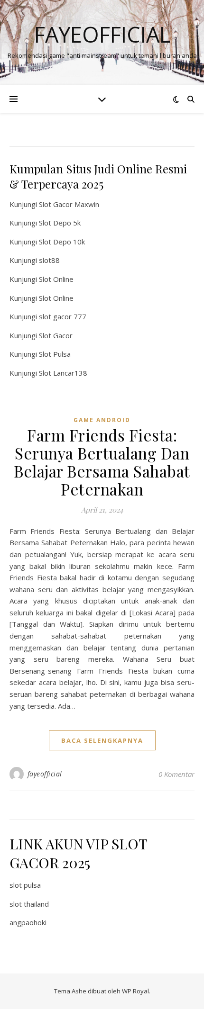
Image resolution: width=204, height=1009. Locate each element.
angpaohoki (27, 922)
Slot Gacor (56, 335)
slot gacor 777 (62, 316)
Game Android (102, 420)
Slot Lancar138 (63, 373)
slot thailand (29, 904)
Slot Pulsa (55, 354)
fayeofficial (45, 773)
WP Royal (135, 991)
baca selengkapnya (102, 740)
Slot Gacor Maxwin (69, 204)
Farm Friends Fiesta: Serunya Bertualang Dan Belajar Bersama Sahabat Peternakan (102, 461)
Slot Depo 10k (62, 241)
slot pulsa (25, 885)
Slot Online (56, 279)
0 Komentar (176, 774)
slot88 (49, 260)
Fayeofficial (102, 34)
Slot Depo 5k (60, 222)
